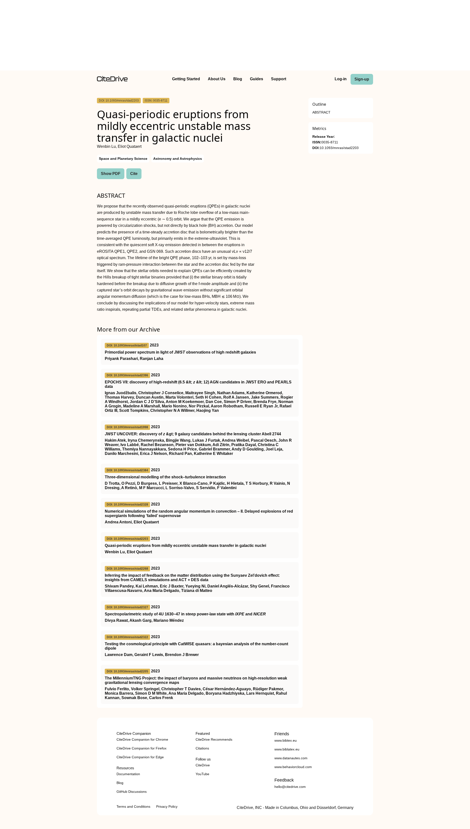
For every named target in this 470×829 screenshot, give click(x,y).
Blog (237, 79)
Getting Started (186, 79)
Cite (134, 174)
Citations (202, 748)
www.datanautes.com (290, 758)
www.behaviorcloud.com (293, 767)
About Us (216, 79)
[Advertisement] (235, 36)
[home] (112, 80)
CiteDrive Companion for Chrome (142, 739)
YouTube (202, 774)
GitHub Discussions (132, 792)
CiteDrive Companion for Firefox (141, 748)
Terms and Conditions (133, 806)
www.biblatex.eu (286, 749)
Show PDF (110, 174)
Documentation (128, 774)
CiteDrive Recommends (214, 739)
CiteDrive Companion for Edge (140, 757)
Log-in (341, 79)
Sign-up (361, 79)
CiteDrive (203, 765)
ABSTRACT (321, 112)
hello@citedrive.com (290, 787)
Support (278, 79)
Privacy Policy (166, 806)
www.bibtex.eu (285, 740)
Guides (256, 79)
